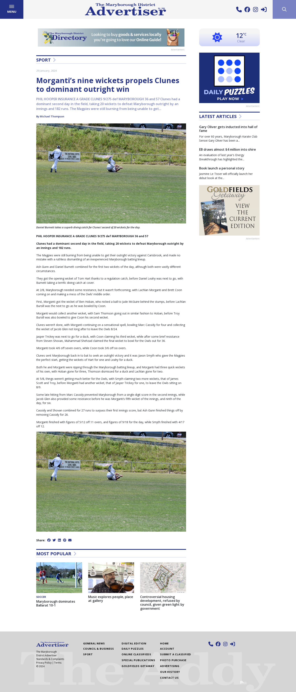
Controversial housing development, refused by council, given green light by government (162, 603)
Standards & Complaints (50, 659)
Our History (170, 672)
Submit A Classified (175, 654)
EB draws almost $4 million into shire (227, 149)
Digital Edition (134, 643)
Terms (57, 662)
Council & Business (98, 648)
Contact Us (169, 677)
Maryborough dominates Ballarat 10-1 (55, 603)
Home (164, 643)
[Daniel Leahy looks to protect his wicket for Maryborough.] (111, 481)
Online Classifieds (136, 654)
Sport (43, 60)
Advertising (169, 666)
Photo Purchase (173, 660)
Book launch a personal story (221, 168)
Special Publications (138, 660)
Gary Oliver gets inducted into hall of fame (228, 129)
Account (167, 648)
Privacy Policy (44, 662)
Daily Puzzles (133, 648)
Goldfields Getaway (138, 666)
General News (94, 643)
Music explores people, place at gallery (110, 599)
